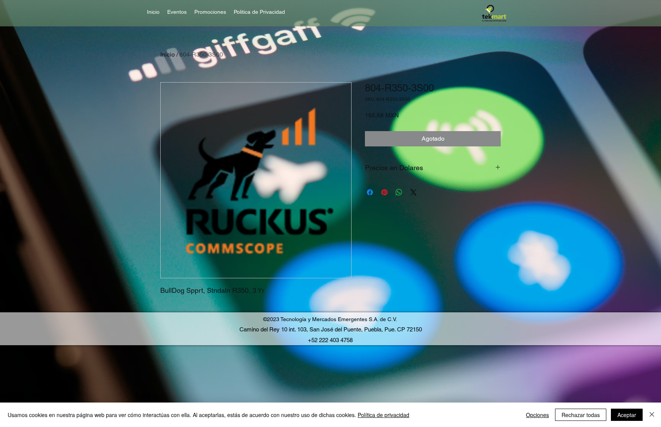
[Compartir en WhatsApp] (399, 192)
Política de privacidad (383, 415)
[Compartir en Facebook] (369, 192)
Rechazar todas (581, 415)
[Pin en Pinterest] (384, 192)
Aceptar (626, 415)
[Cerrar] (651, 415)
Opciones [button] (537, 415)
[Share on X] (413, 192)
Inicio (167, 54)
